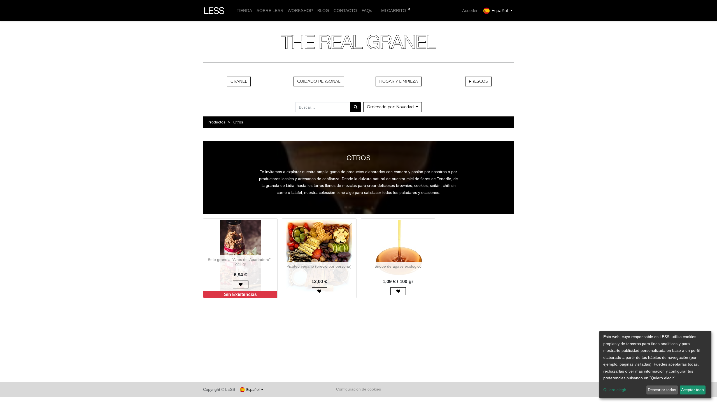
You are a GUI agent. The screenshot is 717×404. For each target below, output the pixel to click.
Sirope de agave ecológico (398, 266)
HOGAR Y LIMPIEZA (398, 81)
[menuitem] (244, 10)
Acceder (470, 10)
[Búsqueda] (355, 107)
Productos (216, 122)
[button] (392, 107)
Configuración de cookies (358, 389)
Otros (238, 122)
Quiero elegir (614, 389)
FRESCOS (478, 81)
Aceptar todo (692, 389)
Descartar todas (662, 389)
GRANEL (239, 81)
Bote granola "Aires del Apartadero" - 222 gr (240, 262)
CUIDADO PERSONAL (318, 81)
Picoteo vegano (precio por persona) (319, 266)
